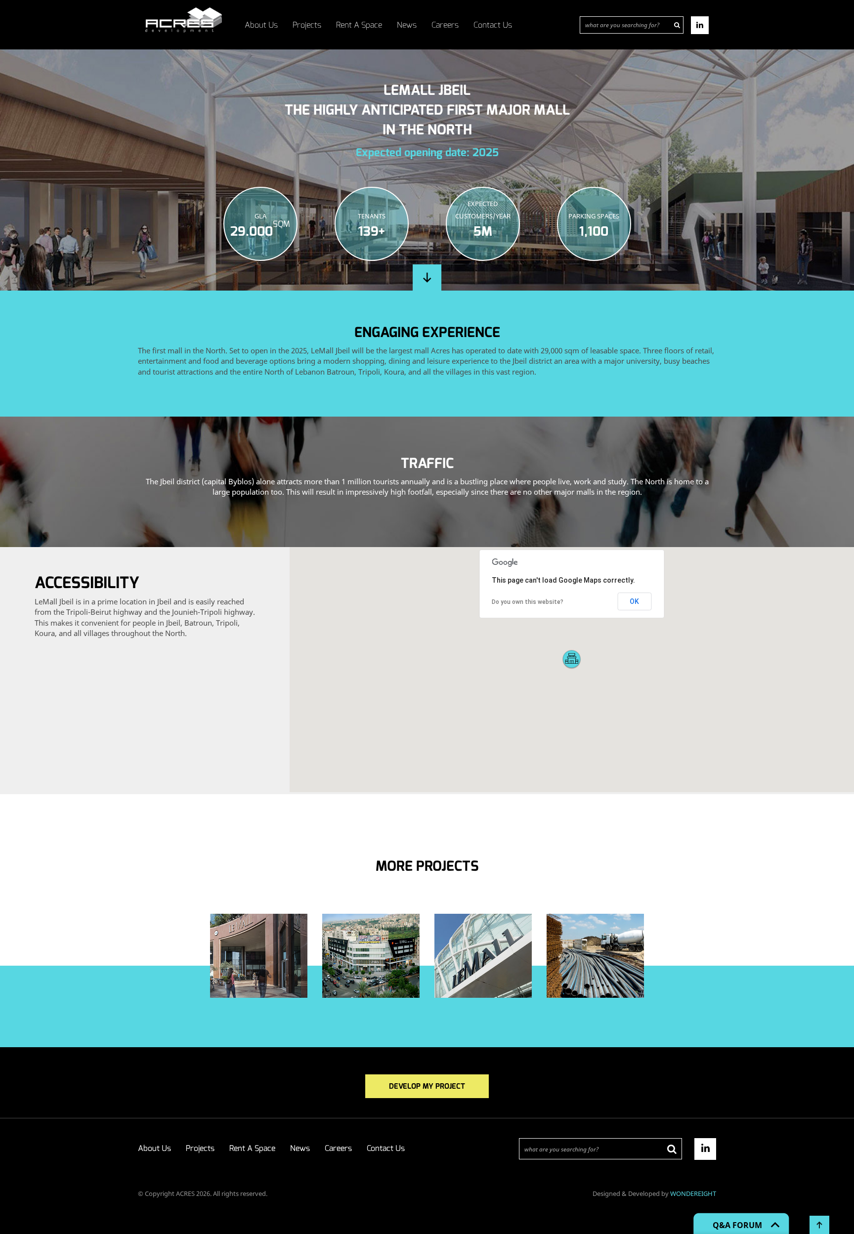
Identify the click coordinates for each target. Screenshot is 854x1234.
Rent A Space (359, 25)
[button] (571, 660)
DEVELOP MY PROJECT (427, 1086)
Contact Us (492, 25)
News (407, 25)
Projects (307, 25)
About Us (261, 25)
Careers (445, 25)
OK (634, 601)
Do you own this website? (527, 601)
